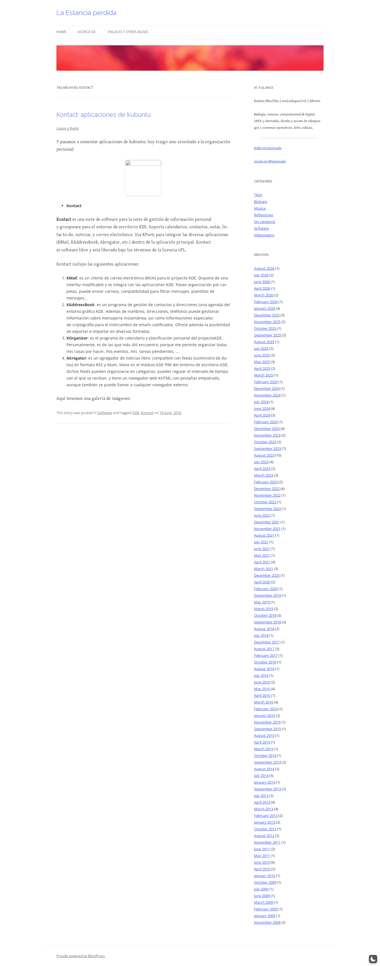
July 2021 (261, 541)
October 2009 (265, 882)
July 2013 (261, 795)
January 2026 (264, 308)
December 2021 (267, 521)
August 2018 (264, 628)
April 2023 (262, 468)
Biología (260, 201)
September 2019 (267, 595)
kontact (147, 412)
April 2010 (262, 868)
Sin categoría (264, 221)
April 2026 (262, 288)
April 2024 (262, 415)
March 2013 (263, 808)
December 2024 (267, 388)
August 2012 (264, 835)
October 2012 (265, 828)
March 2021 (263, 568)
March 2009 (263, 902)
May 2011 (262, 855)
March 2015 (263, 748)
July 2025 (261, 348)
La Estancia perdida (86, 13)
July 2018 (261, 635)
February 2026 (266, 301)
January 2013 (264, 822)
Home (61, 31)
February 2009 (266, 908)
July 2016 (261, 675)
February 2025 (266, 381)
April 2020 (262, 581)
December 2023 (267, 428)
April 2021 (262, 561)
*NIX (258, 194)
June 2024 (262, 408)
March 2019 (263, 608)
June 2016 (262, 682)
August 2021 (264, 535)
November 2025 (267, 321)
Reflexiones (263, 214)
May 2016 (262, 688)
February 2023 (266, 481)
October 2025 (265, 328)
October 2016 (265, 662)
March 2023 (263, 475)
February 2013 (266, 815)
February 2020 (266, 588)
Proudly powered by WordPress (80, 955)
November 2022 (267, 495)
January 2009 (264, 915)
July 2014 (261, 775)
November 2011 (267, 842)
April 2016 (262, 695)
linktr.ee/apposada (268, 148)
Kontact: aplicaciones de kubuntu (103, 114)
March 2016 (263, 702)
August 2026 (264, 268)
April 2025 (262, 368)
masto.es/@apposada (270, 161)
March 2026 (263, 295)
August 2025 (264, 341)
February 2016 (266, 708)
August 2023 (264, 455)
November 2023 (267, 435)
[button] (373, 959)
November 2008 (267, 922)
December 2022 (267, 488)
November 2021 (267, 528)
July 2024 (261, 401)
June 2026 (262, 281)
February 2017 (266, 655)
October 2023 (265, 441)
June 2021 (262, 548)
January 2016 (264, 715)
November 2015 (267, 722)
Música (260, 208)
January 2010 (264, 875)
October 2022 (265, 501)
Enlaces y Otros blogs (128, 31)
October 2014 (265, 755)
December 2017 (267, 642)
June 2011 (262, 848)
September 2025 (267, 335)
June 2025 (262, 355)
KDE (135, 412)
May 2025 (262, 361)
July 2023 (261, 461)
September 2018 (267, 622)
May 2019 (262, 602)
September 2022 (267, 508)
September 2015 (267, 728)
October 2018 (265, 615)
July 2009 (261, 888)
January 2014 (264, 782)
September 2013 (267, 788)
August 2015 (264, 735)
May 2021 (262, 555)
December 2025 (267, 315)
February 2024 (266, 421)
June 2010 (262, 862)
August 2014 (264, 768)
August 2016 (264, 668)
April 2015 (262, 742)
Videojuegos (264, 234)
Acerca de (87, 31)
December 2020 (267, 575)
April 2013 (262, 802)
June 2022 (262, 515)
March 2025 (263, 375)
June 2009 (262, 895)
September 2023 (267, 448)
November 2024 (267, 395)
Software (104, 412)
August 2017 (264, 648)
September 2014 (267, 762)
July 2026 (261, 275)
